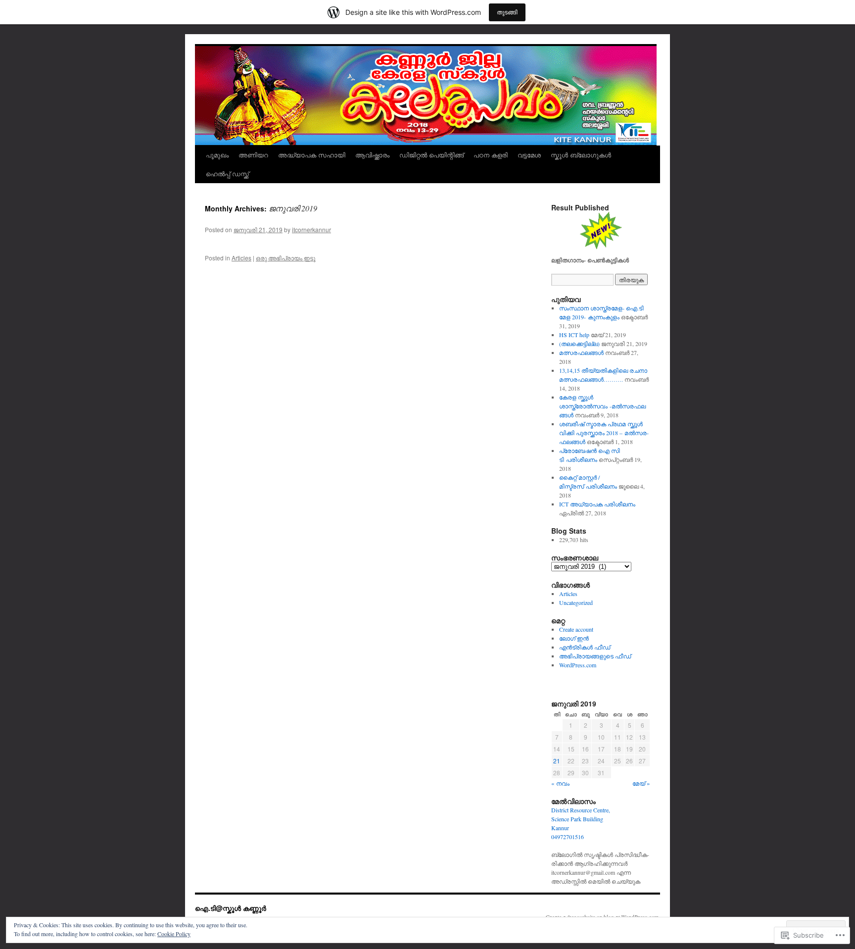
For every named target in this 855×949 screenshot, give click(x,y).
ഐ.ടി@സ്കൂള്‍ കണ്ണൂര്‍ (230, 908)
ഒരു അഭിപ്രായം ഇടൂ (285, 257)
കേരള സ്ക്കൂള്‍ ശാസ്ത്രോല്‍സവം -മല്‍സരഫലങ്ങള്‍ (602, 406)
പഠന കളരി (491, 154)
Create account (576, 629)
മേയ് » (641, 783)
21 (556, 760)
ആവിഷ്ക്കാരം (372, 154)
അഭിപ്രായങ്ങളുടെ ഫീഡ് (595, 656)
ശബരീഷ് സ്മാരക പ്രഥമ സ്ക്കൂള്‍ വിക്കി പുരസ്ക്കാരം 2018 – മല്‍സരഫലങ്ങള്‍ (604, 433)
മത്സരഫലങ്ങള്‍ (581, 352)
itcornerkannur (311, 229)
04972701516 (567, 837)
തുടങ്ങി (507, 12)
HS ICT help (574, 335)
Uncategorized (576, 602)
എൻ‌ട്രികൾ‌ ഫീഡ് (584, 647)
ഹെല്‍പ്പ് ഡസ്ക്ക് (227, 173)
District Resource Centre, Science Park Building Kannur (580, 819)
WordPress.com (577, 665)
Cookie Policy (173, 934)
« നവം (560, 783)
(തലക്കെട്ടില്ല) (579, 344)
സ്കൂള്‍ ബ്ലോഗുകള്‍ (581, 154)
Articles (241, 257)
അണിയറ (253, 154)
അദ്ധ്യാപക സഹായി (311, 154)
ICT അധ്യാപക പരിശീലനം (597, 504)
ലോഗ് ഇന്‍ (574, 638)
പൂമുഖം (217, 154)
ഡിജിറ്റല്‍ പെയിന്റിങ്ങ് (431, 154)
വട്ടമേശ (529, 154)
